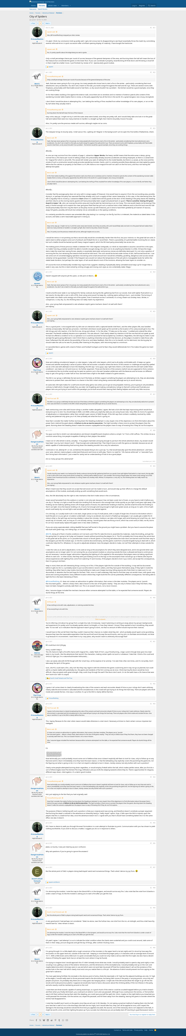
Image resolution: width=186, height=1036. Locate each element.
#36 (154, 843)
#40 (154, 948)
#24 (154, 272)
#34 (154, 777)
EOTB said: (50, 602)
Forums (42, 5)
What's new (52, 5)
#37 (154, 867)
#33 (154, 704)
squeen (33, 20)
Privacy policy (138, 1030)
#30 (154, 598)
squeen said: (51, 32)
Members (65, 5)
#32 (154, 684)
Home (33, 5)
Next (47, 23)
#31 (154, 641)
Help (145, 1030)
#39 (154, 908)
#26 (154, 358)
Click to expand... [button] (100, 619)
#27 (154, 394)
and (61, 678)
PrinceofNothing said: (54, 76)
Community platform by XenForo (93, 1034)
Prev (33, 23)
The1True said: (51, 398)
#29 (154, 466)
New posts (32, 9)
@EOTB (48, 534)
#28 (154, 430)
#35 (154, 823)
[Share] (150, 28)
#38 (154, 888)
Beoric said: (50, 138)
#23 (154, 128)
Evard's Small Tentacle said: (55, 912)
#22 (154, 72)
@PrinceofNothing (52, 581)
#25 (154, 311)
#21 (154, 28)
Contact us (117, 1030)
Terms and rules (127, 1030)
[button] (58, 6)
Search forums (42, 9)
